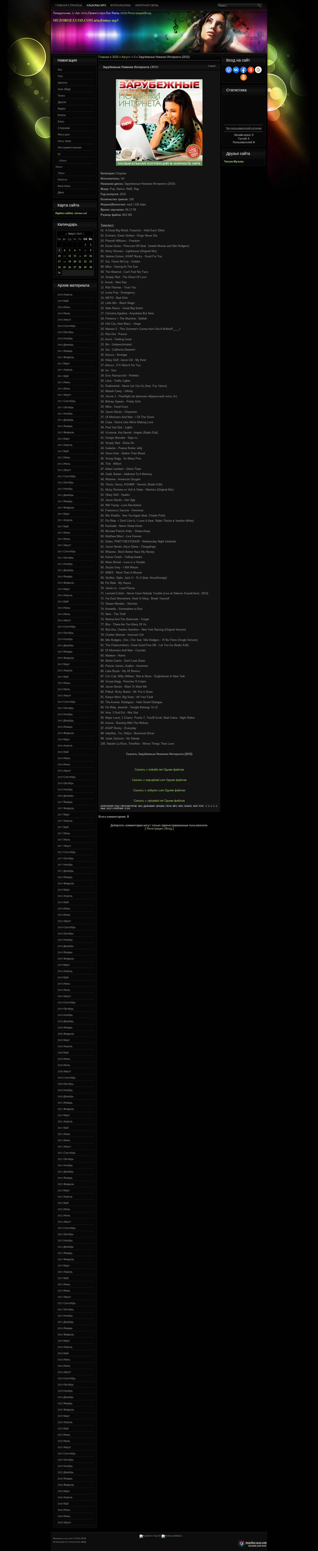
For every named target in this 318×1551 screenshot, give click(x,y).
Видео (62, 108)
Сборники (64, 128)
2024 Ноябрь (65, 1390)
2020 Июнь (64, 1058)
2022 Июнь (64, 1209)
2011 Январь (65, 351)
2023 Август (64, 1296)
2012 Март (64, 438)
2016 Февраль (66, 733)
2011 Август (64, 394)
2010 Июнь (64, 307)
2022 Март (64, 1190)
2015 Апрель (65, 670)
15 (85, 256)
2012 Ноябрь (65, 488)
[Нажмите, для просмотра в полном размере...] (159, 164)
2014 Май (63, 601)
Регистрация (136, 13)
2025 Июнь (64, 1434)
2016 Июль (64, 764)
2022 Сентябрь (66, 1228)
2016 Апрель (65, 745)
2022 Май (63, 1203)
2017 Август (64, 845)
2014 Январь (65, 576)
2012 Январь (65, 426)
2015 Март (64, 664)
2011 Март (64, 363)
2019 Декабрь (66, 1021)
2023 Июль (64, 1290)
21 (80, 261)
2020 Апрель (65, 1046)
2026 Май (63, 1503)
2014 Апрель (65, 595)
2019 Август (64, 996)
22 (85, 261)
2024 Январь (65, 1328)
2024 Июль (64, 1365)
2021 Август (64, 1146)
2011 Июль (64, 388)
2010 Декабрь (66, 344)
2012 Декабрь (66, 495)
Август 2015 (75, 233)
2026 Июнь (64, 1509)
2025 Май (63, 1428)
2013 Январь (65, 501)
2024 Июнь (64, 1359)
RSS (123, 13)
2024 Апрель (65, 1347)
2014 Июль (64, 614)
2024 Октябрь (66, 1384)
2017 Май (63, 827)
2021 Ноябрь (65, 1165)
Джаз (61, 192)
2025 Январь (65, 1403)
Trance (61, 173)
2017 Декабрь (66, 870)
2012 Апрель (65, 445)
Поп (60, 76)
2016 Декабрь (66, 795)
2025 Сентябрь (66, 1453)
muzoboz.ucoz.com (251, 1543)
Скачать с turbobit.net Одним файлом (159, 769)
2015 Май (63, 676)
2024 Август (64, 1372)
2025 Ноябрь (65, 1466)
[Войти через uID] (228, 70)
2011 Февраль (66, 357)
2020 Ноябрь (65, 1090)
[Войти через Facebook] (243, 70)
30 (90, 267)
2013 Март (64, 513)
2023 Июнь (64, 1284)
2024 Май (63, 1353)
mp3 (175, 806)
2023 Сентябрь (66, 1303)
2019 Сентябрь (66, 1002)
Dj (59, 154)
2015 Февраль (66, 657)
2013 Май (63, 526)
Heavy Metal (64, 141)
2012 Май (63, 451)
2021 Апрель (65, 1121)
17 (59, 261)
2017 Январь (65, 802)
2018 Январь (65, 877)
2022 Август (64, 1221)
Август (126, 57)
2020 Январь (65, 1027)
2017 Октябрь (66, 858)
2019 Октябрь (66, 1008)
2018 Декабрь (66, 946)
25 (64, 267)
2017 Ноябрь (65, 864)
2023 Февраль (66, 1259)
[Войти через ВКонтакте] (236, 70)
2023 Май (63, 1278)
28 (80, 267)
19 (69, 261)
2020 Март (64, 1040)
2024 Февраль (66, 1334)
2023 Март (64, 1265)
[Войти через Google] (258, 69)
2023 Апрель (65, 1271)
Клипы (62, 115)
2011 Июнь (64, 382)
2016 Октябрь (66, 783)
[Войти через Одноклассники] (243, 77)
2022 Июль (64, 1215)
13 (75, 256)
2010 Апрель (65, 294)
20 (75, 261)
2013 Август (64, 545)
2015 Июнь (64, 683)
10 (59, 256)
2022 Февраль (66, 1184)
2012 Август (64, 470)
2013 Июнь (64, 532)
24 (59, 267)
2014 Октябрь (66, 632)
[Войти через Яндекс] (250, 70)
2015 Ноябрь (65, 714)
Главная (103, 57)
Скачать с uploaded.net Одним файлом (159, 800)
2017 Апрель (65, 820)
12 (69, 256)
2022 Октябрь (66, 1234)
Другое (62, 102)
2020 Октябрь (66, 1083)
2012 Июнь (64, 457)
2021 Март (64, 1115)
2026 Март (64, 1491)
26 (69, 267)
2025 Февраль (66, 1409)
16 (90, 256)
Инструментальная (70, 147)
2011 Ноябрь (65, 413)
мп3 (180, 806)
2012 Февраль (66, 432)
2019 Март (64, 964)
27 (75, 267)
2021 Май (63, 1127)
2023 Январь (65, 1253)
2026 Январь (65, 1478)
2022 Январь (65, 1177)
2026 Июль (64, 1516)
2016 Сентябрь (66, 777)
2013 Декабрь (66, 570)
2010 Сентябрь (66, 325)
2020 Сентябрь (66, 1077)
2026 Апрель (65, 1497)
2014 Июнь (64, 607)
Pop (201, 806)
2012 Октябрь (66, 482)
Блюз (61, 121)
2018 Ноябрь (65, 939)
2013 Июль (64, 538)
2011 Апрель (65, 369)
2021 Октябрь (66, 1159)
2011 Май (63, 376)
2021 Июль (64, 1140)
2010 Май (63, 300)
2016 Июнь (64, 758)
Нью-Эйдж (64, 89)
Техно (61, 95)
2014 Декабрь (66, 645)
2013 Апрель (65, 520)
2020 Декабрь (66, 1096)
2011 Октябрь (66, 407)
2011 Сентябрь (66, 401)
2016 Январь (65, 726)
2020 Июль (64, 1065)
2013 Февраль (66, 507)
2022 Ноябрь (65, 1240)
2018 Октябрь (66, 933)
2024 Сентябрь (66, 1378)
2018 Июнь (64, 908)
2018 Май (63, 902)
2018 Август (64, 921)
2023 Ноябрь (65, 1315)
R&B (103, 808)
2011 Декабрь (66, 419)
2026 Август (64, 1522)
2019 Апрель (65, 971)
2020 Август (64, 1071)
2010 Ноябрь (65, 338)
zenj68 (160, 806)
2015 (115, 57)
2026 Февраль (66, 1484)
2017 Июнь (64, 833)
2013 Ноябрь (65, 564)
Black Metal (64, 186)
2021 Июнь (64, 1134)
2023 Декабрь (66, 1322)
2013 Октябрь (66, 557)
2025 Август (64, 1447)
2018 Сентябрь (66, 927)
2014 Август (64, 620)
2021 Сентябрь (66, 1152)
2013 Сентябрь (66, 551)
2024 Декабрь (66, 1397)
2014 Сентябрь (66, 626)
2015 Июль (64, 689)
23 (90, 261)
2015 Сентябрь (66, 701)
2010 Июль (64, 313)
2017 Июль (64, 839)
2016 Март (64, 739)
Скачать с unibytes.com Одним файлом (159, 790)
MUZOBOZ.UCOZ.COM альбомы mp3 (86, 20)
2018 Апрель (65, 896)
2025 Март (64, 1416)
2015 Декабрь (66, 720)
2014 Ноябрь (65, 639)
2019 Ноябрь (65, 1015)
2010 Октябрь (66, 332)
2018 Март (64, 889)
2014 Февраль (66, 582)
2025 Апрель (65, 1422)
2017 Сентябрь (66, 852)
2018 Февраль (66, 883)
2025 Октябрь (66, 1459)
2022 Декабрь (66, 1246)
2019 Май (63, 977)
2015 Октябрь (66, 708)
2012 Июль (64, 463)
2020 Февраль (66, 1033)
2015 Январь (65, 651)
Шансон (62, 82)
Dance (188, 806)
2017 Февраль (66, 808)
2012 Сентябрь (66, 476)
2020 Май (63, 1052)
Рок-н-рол (64, 134)
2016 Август (64, 770)
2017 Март (64, 814)
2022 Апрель (65, 1196)
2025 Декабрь (66, 1472)
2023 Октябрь (66, 1309)
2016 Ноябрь (65, 789)
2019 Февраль (66, 958)
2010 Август (64, 319)
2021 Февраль (66, 1109)
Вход (148, 13)
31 (59, 273)
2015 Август (64, 695)
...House (62, 160)
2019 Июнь (64, 983)
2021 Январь (65, 1102)
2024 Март (64, 1340)
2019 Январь (65, 952)
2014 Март (64, 589)
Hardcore (62, 179)
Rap (195, 806)
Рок (60, 69)
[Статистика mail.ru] (172, 1536)
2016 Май (63, 751)
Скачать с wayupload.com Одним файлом (159, 780)
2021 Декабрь (66, 1171)
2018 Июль (64, 914)
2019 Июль (64, 990)
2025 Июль (64, 1441)
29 (85, 267)
